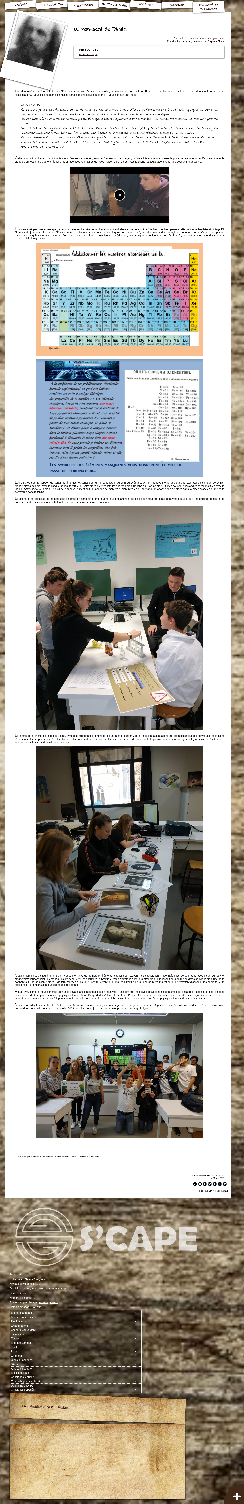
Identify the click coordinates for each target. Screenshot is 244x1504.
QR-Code (48, 1406)
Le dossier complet (88, 54)
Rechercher (177, 5)
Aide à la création (51, 5)
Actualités (20, 5)
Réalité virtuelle (62, 1407)
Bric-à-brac (146, 5)
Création (54, 1302)
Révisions (43, 1302)
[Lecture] (119, 195)
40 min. (22, 1293)
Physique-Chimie (35, 1288)
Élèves (28, 1279)
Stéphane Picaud (216, 41)
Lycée (37, 1284)
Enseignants (39, 1279)
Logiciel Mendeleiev (31, 1406)
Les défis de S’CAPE (114, 5)
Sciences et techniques (56, 1288)
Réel (20, 1274)
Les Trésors (85, 5)
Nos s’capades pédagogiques (208, 7)
